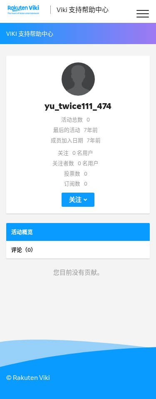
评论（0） (23, 249)
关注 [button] (75, 199)
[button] (142, 13)
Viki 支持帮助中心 (83, 9)
